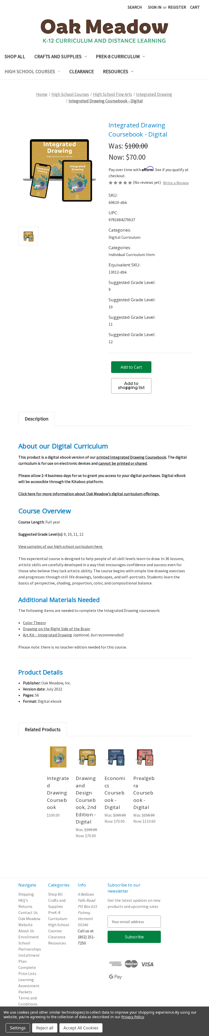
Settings (18, 1028)
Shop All (15, 56)
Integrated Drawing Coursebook (58, 792)
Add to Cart (59, 764)
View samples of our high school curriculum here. (60, 546)
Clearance (81, 71)
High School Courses (30, 71)
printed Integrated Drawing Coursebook (131, 457)
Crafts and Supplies (58, 56)
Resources (115, 71)
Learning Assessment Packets (29, 985)
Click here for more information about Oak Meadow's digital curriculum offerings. (89, 493)
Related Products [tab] (42, 729)
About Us (26, 930)
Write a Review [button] (176, 182)
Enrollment (28, 936)
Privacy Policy (132, 1016)
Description (36, 419)
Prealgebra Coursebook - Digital (143, 792)
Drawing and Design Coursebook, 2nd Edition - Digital (86, 800)
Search (135, 7)
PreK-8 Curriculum (118, 56)
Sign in (155, 7)
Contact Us (28, 912)
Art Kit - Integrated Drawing (47, 634)
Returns (25, 906)
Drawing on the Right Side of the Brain (56, 628)
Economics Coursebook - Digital (114, 792)
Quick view (59, 748)
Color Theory (34, 622)
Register (177, 7)
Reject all (44, 1028)
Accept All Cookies (80, 1028)
